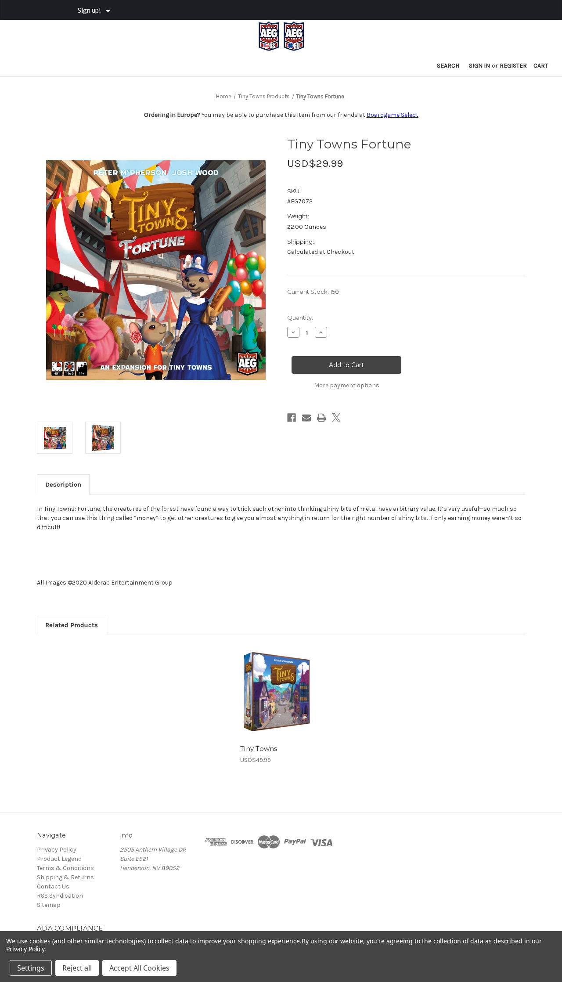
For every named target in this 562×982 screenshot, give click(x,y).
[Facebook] (291, 418)
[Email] (306, 418)
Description (63, 484)
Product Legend (59, 859)
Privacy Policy (56, 849)
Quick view (276, 684)
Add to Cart (276, 699)
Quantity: (300, 317)
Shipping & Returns (65, 877)
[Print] (321, 418)
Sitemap (49, 905)
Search (448, 65)
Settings (30, 968)
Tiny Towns (258, 748)
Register (513, 65)
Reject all (77, 968)
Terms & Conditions (65, 868)
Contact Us (53, 886)
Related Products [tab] (71, 625)
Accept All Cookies (139, 968)
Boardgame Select (392, 115)
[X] (336, 418)
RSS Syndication (60, 895)
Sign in (479, 65)
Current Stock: (313, 291)
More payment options (346, 385)
